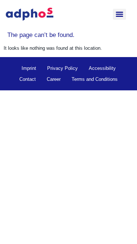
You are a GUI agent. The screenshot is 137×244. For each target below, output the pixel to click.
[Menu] (119, 14)
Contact (27, 79)
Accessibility (102, 68)
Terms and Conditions (95, 79)
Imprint (29, 68)
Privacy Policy (62, 68)
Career (54, 79)
